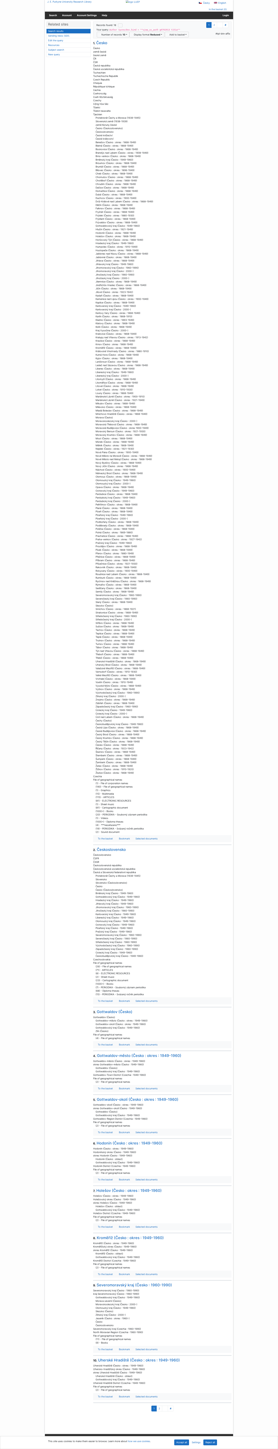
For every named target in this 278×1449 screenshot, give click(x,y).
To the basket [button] (105, 838)
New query (54, 54)
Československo (109, 849)
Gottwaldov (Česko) (112, 1012)
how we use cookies (139, 1441)
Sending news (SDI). (59, 35)
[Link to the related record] (94, 117)
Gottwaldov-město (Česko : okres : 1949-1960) (137, 1055)
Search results (56, 31)
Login (225, 15)
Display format (146, 34)
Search (53, 15)
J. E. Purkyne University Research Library (69, 1)
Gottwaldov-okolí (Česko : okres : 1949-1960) (135, 1099)
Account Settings (87, 15)
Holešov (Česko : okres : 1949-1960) (127, 1190)
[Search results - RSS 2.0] (120, 25)
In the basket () (217, 9)
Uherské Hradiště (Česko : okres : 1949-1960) (136, 1360)
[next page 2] (220, 25)
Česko (100, 43)
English (222, 2)
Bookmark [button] (124, 838)
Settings (196, 1442)
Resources (54, 45)
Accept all (181, 1442)
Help (104, 15)
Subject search (56, 49)
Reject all (210, 1442)
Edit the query (55, 40)
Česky (206, 2)
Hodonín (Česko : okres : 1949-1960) (127, 1143)
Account (67, 15)
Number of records (112, 34)
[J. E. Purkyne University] (133, 1)
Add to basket (176, 34)
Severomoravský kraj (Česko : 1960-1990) (132, 1285)
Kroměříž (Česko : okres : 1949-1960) (128, 1238)
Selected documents (146, 838)
